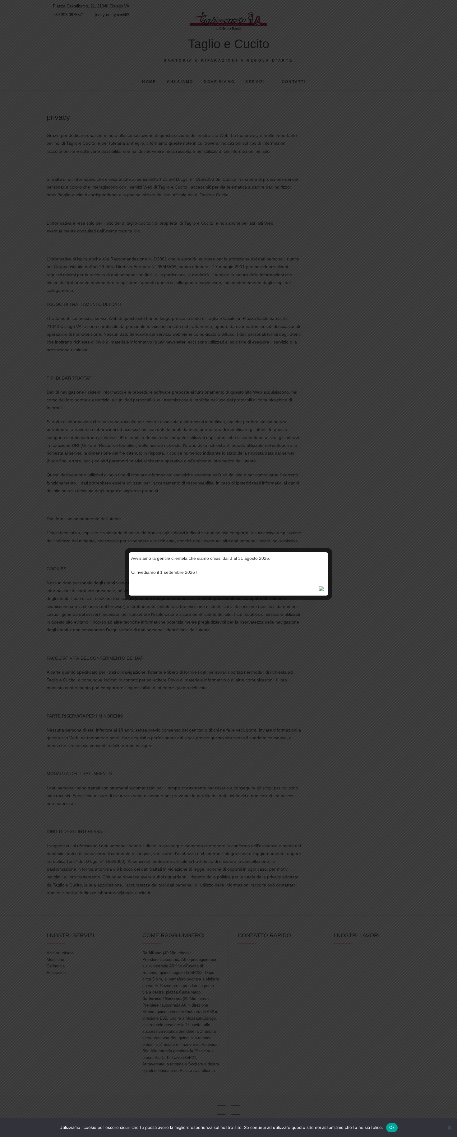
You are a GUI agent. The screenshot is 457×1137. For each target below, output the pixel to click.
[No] (449, 1128)
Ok (392, 1127)
